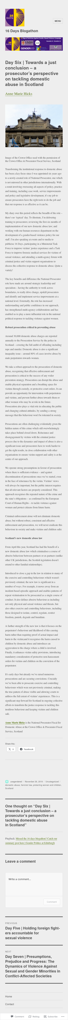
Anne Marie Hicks (18, 93)
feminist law (26, 784)
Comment (52, 901)
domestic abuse (12, 784)
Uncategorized (52, 781)
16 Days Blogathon (21, 30)
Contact (9, 1004)
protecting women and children (47, 784)
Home (8, 996)
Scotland (9, 788)
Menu (58, 20)
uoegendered (16, 781)
